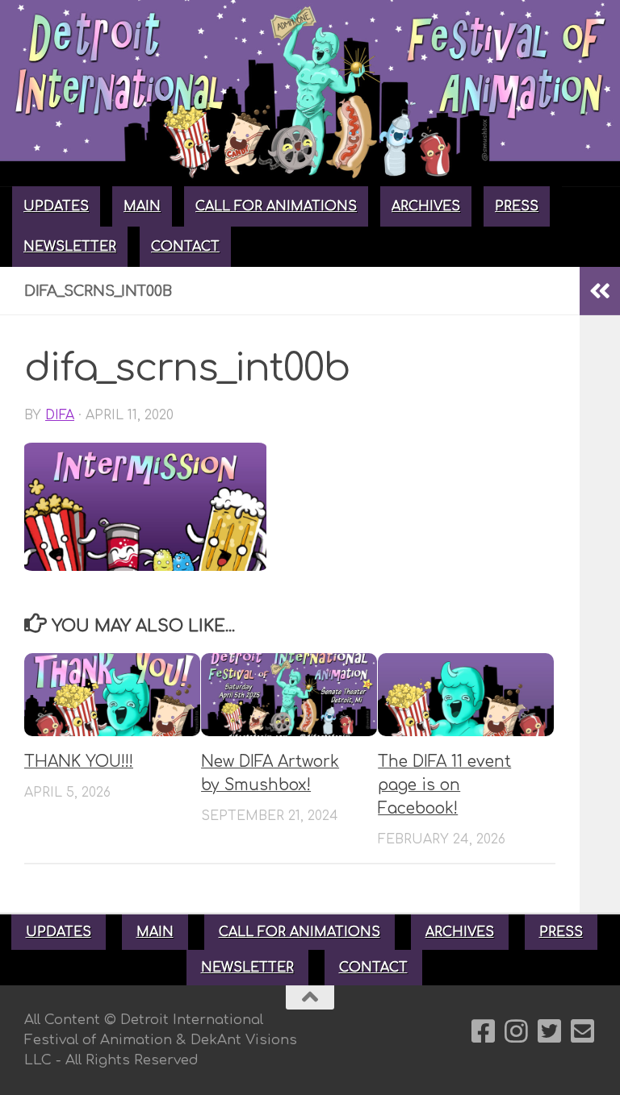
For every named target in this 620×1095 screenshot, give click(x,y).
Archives (426, 206)
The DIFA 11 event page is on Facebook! (444, 785)
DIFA (59, 415)
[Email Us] (582, 1031)
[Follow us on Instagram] (516, 1031)
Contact (185, 246)
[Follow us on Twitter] (549, 1031)
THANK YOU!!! (78, 761)
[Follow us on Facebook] (483, 1031)
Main (142, 206)
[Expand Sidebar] (600, 291)
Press (516, 206)
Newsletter (69, 246)
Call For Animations (276, 206)
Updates (56, 206)
